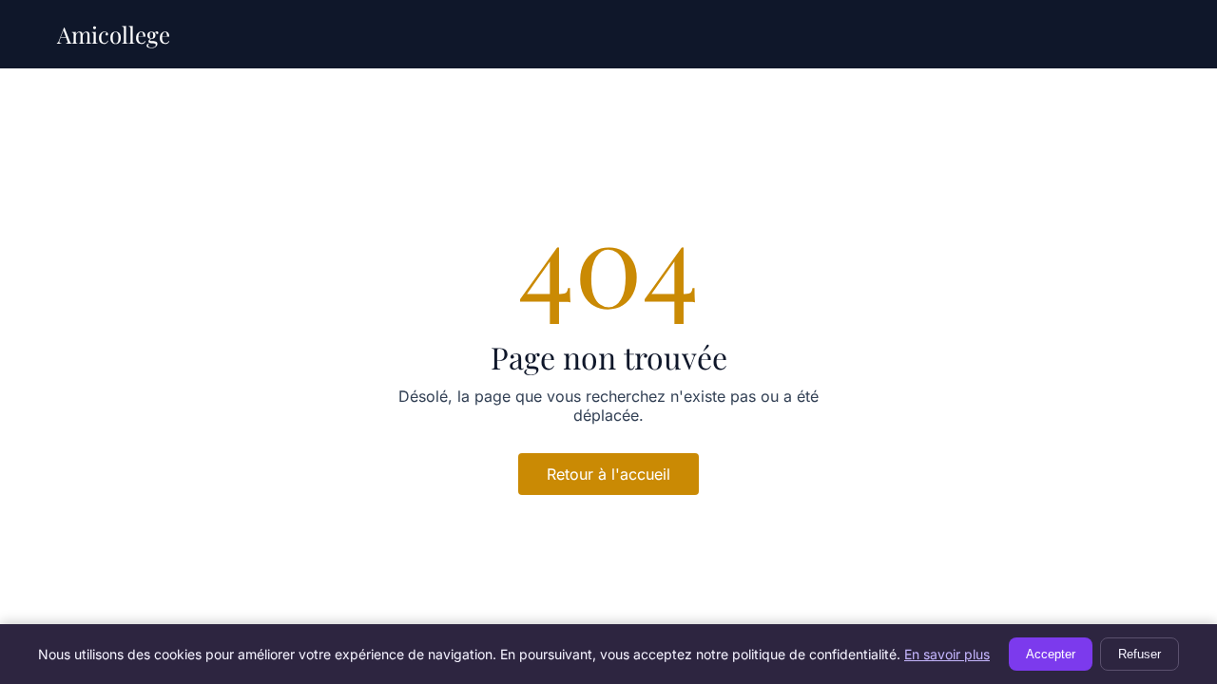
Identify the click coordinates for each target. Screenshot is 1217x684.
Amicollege (113, 34)
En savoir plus (947, 654)
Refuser (1139, 654)
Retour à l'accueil (608, 474)
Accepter (1050, 654)
